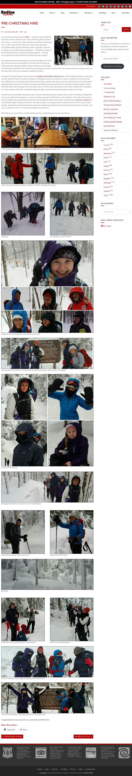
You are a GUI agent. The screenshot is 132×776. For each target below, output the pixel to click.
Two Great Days (109, 88)
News (106, 174)
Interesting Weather (111, 113)
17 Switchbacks (109, 92)
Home (42, 13)
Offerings (107, 183)
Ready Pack (69, 2)
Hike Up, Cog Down (111, 109)
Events (106, 149)
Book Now (125, 13)
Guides (106, 166)
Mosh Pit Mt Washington (112, 101)
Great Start (108, 84)
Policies (73, 769)
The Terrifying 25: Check (112, 118)
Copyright (42, 773)
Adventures (73, 13)
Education (88, 13)
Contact (39, 769)
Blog (62, 13)
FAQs (80, 769)
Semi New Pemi (109, 126)
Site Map (64, 769)
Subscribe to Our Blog (112, 66)
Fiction (106, 158)
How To (106, 170)
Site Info (55, 769)
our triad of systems (82, 100)
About (51, 13)
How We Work (90, 769)
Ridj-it (27, 37)
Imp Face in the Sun (111, 130)
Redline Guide (43, 76)
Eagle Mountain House (41, 149)
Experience (108, 153)
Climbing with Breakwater (113, 122)
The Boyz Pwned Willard (112, 105)
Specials (107, 191)
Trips (24, 32)
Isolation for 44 (109, 96)
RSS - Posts (107, 226)
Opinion (107, 187)
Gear (105, 162)
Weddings (102, 13)
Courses (107, 145)
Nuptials (107, 179)
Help (113, 13)
